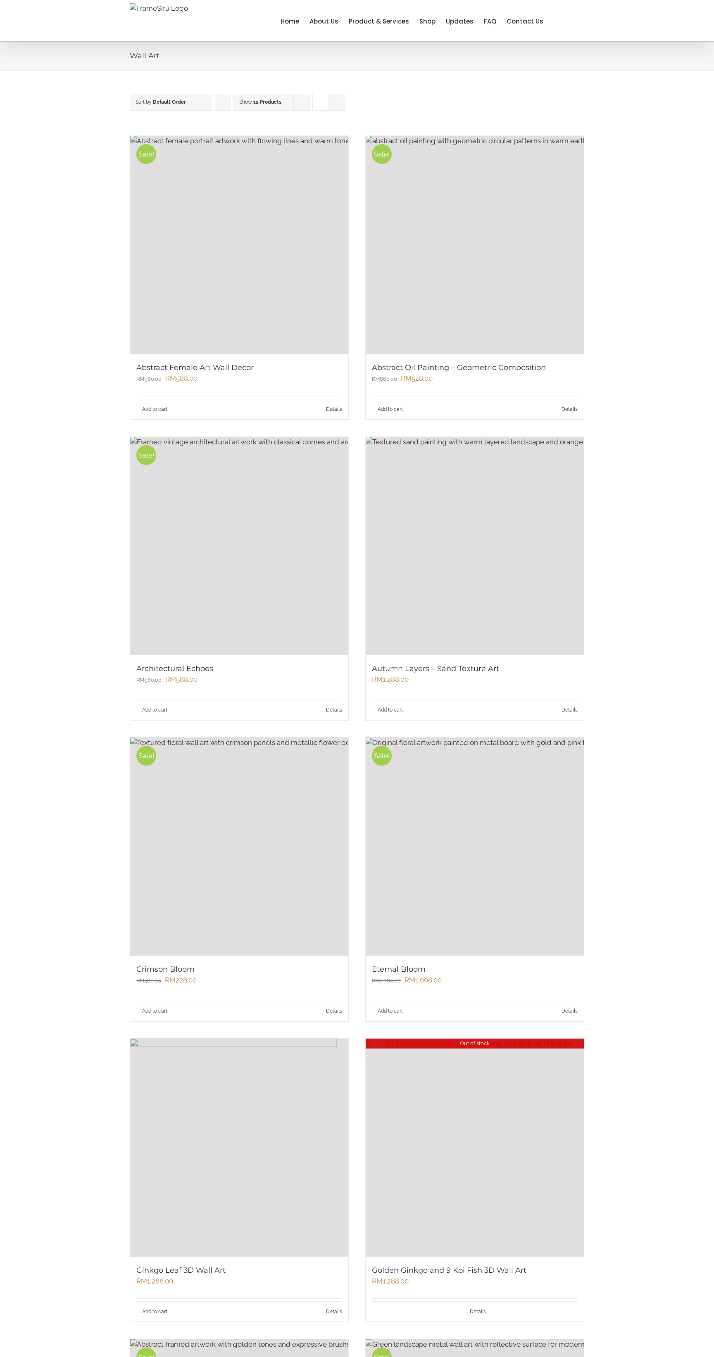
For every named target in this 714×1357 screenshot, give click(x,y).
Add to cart (154, 409)
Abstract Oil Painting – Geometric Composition (459, 367)
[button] (571, 20)
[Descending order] (223, 102)
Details (334, 409)
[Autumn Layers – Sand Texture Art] (475, 546)
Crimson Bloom (165, 969)
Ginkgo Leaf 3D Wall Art (181, 1270)
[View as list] (337, 102)
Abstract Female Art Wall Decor (195, 367)
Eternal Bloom (399, 969)
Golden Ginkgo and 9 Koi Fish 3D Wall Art (449, 1270)
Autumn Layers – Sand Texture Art (435, 668)
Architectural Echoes (174, 668)
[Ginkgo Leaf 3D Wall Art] (239, 1148)
